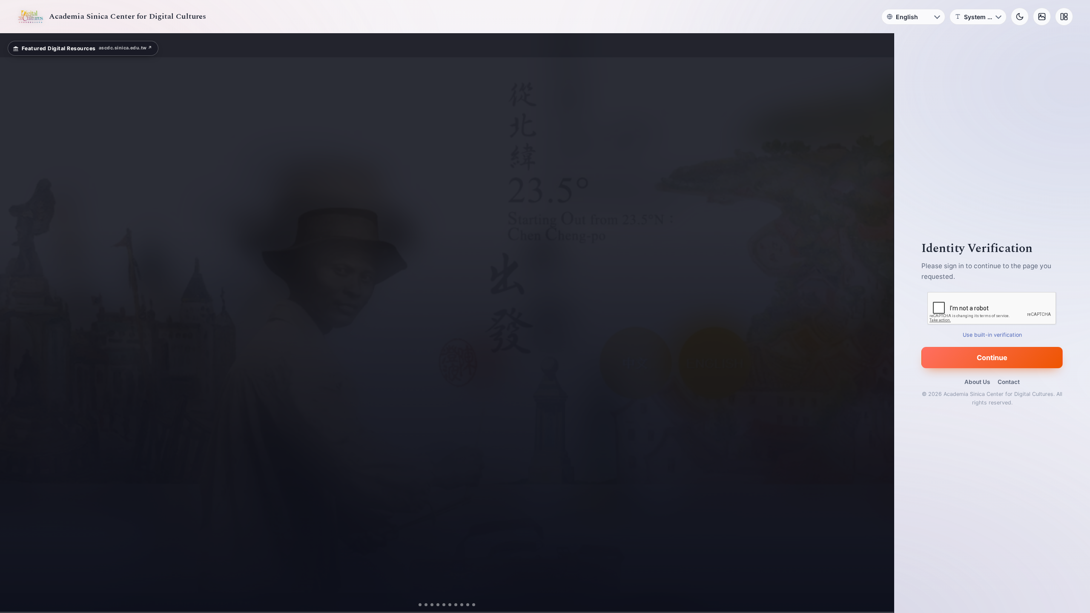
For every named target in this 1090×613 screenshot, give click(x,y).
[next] (878, 323)
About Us (977, 381)
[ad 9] (467, 604)
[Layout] (1064, 17)
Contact (1009, 381)
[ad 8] (461, 604)
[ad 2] (426, 604)
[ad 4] (437, 604)
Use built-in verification (992, 335)
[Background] (1042, 17)
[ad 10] (473, 604)
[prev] (15, 323)
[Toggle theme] (1020, 17)
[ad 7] (455, 604)
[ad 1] (420, 604)
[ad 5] (443, 604)
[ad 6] (449, 604)
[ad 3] (431, 604)
